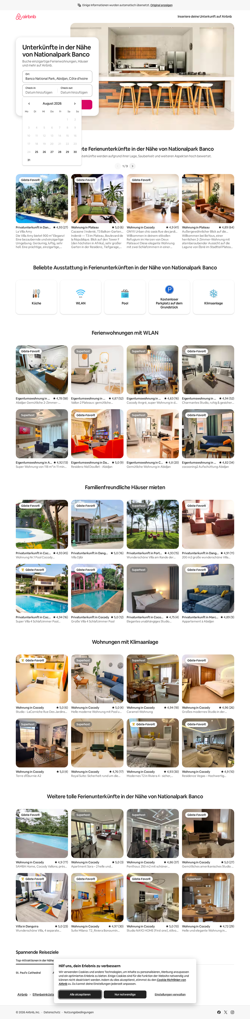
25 (36, 152)
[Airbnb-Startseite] (26, 16)
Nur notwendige (125, 994)
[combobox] (57, 78)
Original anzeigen (161, 5)
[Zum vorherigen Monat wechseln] (29, 103)
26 (44, 152)
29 (67, 152)
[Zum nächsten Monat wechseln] (75, 103)
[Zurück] (118, 166)
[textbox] (39, 92)
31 (28, 160)
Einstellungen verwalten (170, 994)
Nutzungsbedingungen (79, 1012)
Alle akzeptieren (80, 994)
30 (75, 152)
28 (59, 152)
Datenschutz (52, 1012)
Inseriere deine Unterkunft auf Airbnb (205, 16)
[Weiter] (132, 166)
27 (52, 152)
